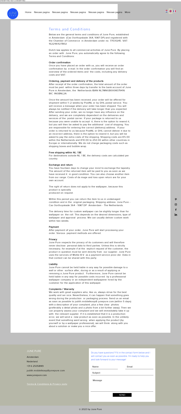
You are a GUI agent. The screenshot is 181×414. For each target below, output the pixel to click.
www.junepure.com (37, 375)
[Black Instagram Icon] (175, 204)
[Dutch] (167, 11)
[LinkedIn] (175, 214)
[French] (175, 11)
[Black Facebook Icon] (175, 209)
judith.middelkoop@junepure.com (46, 370)
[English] (171, 11)
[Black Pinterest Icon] (175, 199)
